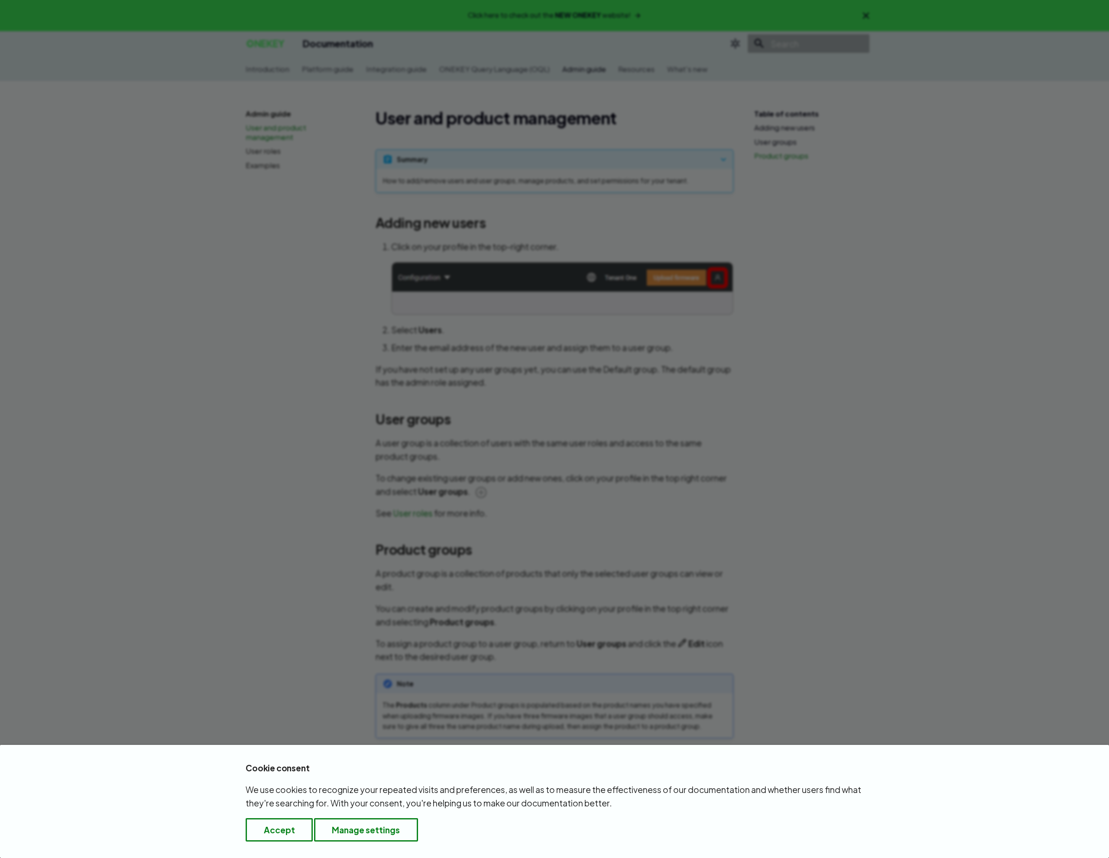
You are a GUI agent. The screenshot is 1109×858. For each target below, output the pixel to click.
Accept (279, 830)
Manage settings (366, 830)
